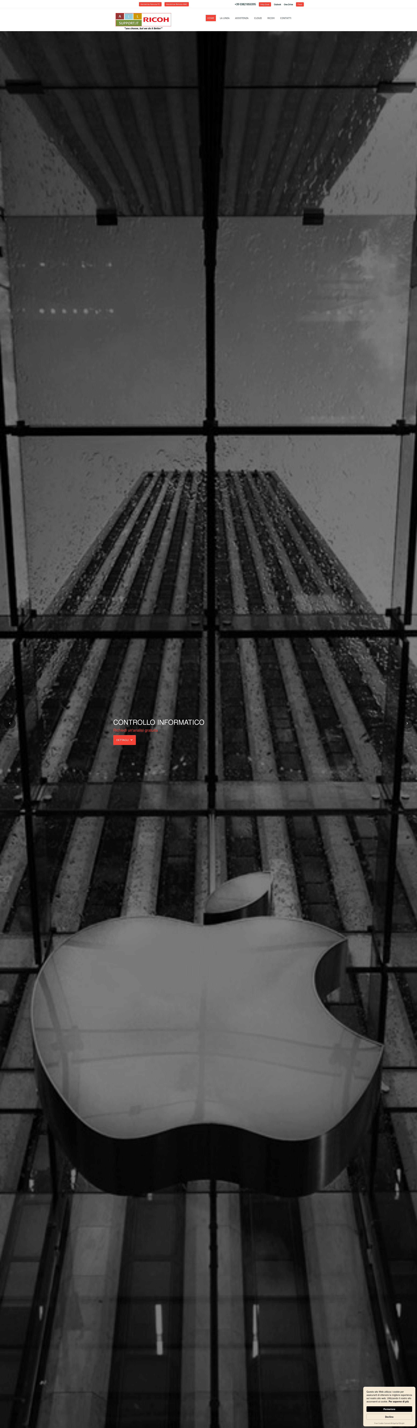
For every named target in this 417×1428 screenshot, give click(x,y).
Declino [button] (389, 1416)
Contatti (285, 18)
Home (210, 18)
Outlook (277, 4)
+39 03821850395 (245, 4)
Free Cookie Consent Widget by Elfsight (389, 1423)
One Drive (288, 4)
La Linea (225, 18)
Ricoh (270, 18)
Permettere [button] (389, 1409)
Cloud (258, 18)
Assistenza (241, 18)
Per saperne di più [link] (399, 1401)
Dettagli (122, 739)
